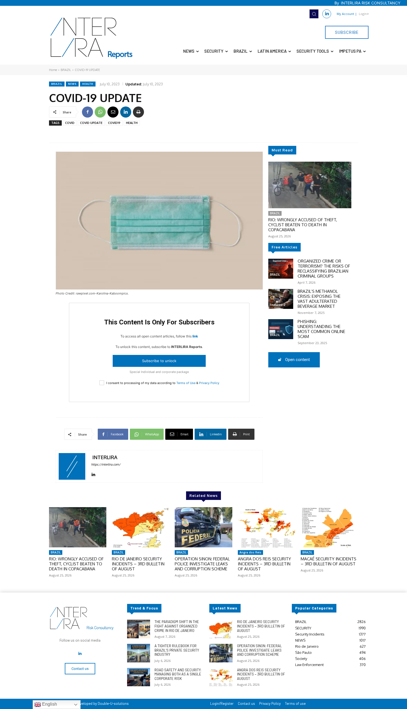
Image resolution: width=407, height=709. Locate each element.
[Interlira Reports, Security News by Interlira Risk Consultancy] (91, 38)
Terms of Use (185, 383)
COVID (69, 123)
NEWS (72, 83)
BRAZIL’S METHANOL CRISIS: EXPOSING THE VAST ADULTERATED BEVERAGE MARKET (319, 299)
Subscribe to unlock (159, 361)
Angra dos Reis (250, 552)
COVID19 (114, 123)
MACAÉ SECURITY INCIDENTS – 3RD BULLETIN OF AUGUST (328, 561)
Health (87, 83)
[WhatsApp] (100, 112)
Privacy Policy (209, 383)
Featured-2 (277, 305)
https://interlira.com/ (105, 464)
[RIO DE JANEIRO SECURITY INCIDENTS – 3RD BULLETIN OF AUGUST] (140, 527)
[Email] (113, 112)
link (195, 336)
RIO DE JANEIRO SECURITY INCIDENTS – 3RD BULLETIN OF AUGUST (138, 563)
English (49, 704)
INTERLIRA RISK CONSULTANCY (370, 3)
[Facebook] (87, 112)
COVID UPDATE (91, 123)
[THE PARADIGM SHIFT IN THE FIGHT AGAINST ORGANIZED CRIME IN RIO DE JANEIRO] (138, 629)
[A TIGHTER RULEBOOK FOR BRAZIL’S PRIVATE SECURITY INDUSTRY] (138, 653)
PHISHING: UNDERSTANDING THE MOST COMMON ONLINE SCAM (321, 329)
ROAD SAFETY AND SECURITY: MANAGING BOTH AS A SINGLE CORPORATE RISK (177, 674)
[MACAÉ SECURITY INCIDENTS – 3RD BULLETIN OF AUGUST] (329, 527)
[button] (314, 13)
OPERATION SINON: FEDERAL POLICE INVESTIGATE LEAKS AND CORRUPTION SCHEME (202, 563)
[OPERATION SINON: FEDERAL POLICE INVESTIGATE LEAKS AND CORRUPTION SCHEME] (203, 527)
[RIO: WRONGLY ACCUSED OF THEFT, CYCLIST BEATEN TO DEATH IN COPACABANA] (309, 185)
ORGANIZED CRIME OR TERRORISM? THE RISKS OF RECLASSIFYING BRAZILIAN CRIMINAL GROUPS (324, 268)
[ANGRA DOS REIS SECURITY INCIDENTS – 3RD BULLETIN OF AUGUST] (266, 527)
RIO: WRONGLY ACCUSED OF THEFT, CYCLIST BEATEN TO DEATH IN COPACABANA (302, 224)
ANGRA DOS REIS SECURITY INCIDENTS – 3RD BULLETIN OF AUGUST (264, 563)
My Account (345, 14)
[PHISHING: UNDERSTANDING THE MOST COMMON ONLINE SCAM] (280, 329)
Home (53, 70)
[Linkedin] (326, 13)
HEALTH (132, 123)
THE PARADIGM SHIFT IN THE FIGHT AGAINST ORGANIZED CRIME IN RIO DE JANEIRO (176, 625)
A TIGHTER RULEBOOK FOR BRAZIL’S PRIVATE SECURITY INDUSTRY (176, 650)
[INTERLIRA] (72, 466)
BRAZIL (66, 70)
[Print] (138, 112)
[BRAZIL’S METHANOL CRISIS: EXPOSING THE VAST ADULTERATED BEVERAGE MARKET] (280, 299)
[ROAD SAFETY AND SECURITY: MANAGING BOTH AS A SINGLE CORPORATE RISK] (138, 677)
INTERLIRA (104, 457)
